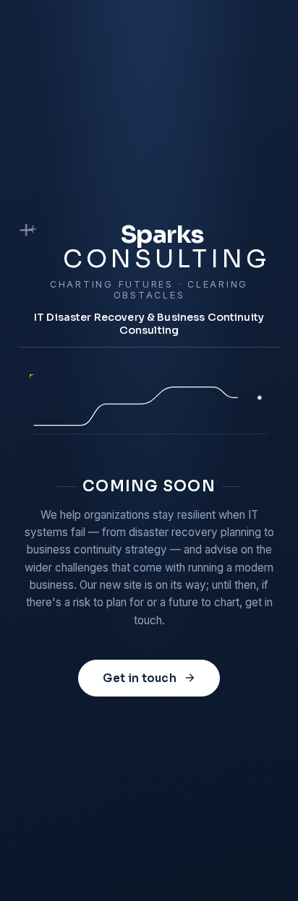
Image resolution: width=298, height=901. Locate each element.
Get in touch (139, 678)
